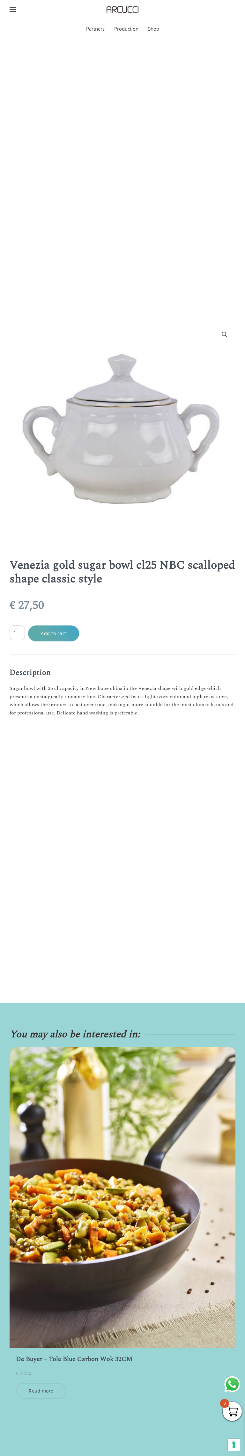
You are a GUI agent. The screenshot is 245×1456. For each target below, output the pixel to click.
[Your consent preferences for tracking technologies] (234, 1445)
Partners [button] (95, 29)
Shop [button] (153, 29)
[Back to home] (122, 9)
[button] (13, 9)
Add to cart (53, 633)
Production (126, 29)
